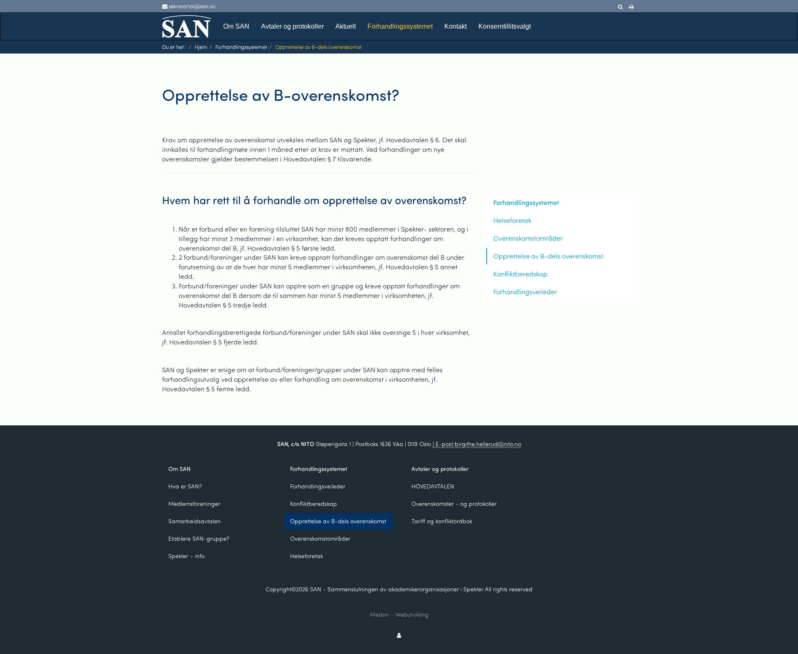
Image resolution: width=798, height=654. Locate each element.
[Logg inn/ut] (399, 635)
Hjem (201, 46)
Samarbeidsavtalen (194, 521)
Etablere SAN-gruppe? (198, 538)
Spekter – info (186, 556)
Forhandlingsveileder (525, 291)
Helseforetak (512, 220)
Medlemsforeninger (194, 504)
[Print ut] (631, 7)
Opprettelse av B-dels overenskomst (548, 255)
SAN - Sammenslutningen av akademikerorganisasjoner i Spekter (396, 589)
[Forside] (186, 25)
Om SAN (236, 26)
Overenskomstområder (528, 238)
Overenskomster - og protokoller (454, 504)
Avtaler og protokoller (292, 26)
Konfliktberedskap (520, 273)
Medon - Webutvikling (399, 614)
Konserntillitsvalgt (504, 26)
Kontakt (455, 26)
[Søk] (620, 7)
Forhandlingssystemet (400, 26)
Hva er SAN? (185, 486)
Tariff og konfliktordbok (441, 521)
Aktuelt (345, 26)
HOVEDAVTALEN (432, 486)
